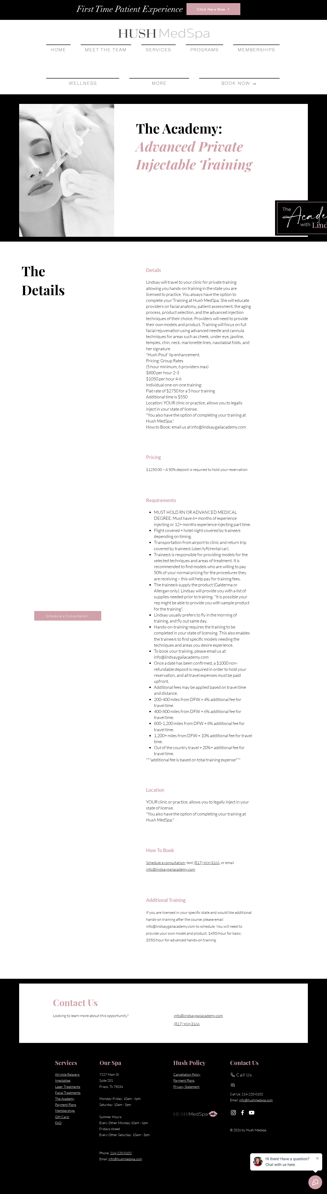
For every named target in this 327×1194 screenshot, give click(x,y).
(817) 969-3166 (207, 862)
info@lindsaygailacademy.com (218, 427)
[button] (158, 49)
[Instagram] (233, 1112)
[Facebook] (242, 1112)
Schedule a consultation (165, 862)
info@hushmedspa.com (125, 1159)
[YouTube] (251, 1112)
